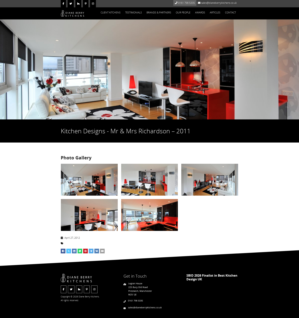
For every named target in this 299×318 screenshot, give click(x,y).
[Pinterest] (85, 251)
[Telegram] (91, 251)
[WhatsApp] (80, 251)
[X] (68, 251)
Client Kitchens (111, 12)
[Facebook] (63, 251)
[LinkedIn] (74, 251)
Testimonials (133, 12)
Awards (200, 12)
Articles (215, 12)
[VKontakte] (96, 251)
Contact (230, 12)
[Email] (102, 251)
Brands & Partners (159, 12)
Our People (183, 12)
